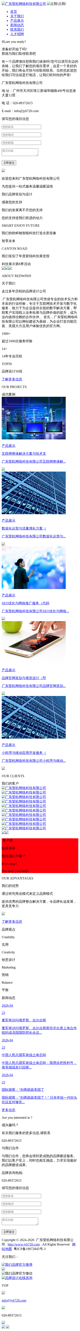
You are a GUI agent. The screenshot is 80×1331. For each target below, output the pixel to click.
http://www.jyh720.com (24, 1244)
